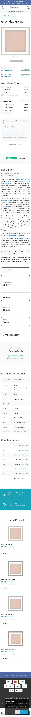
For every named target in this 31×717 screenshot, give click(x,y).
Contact (25, 675)
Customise (26, 69)
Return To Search (9, 16)
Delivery (18, 675)
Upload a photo (10, 127)
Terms (12, 675)
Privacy (6, 675)
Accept (24, 712)
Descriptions (25, 101)
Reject (17, 712)
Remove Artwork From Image (10, 134)
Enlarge (16, 57)
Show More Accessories (7, 113)
